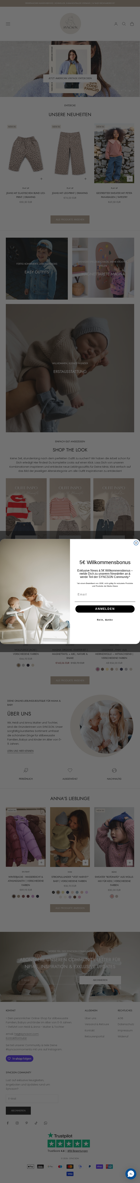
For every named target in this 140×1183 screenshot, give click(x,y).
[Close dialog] (136, 543)
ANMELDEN (105, 609)
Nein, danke (105, 620)
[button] (130, 1173)
